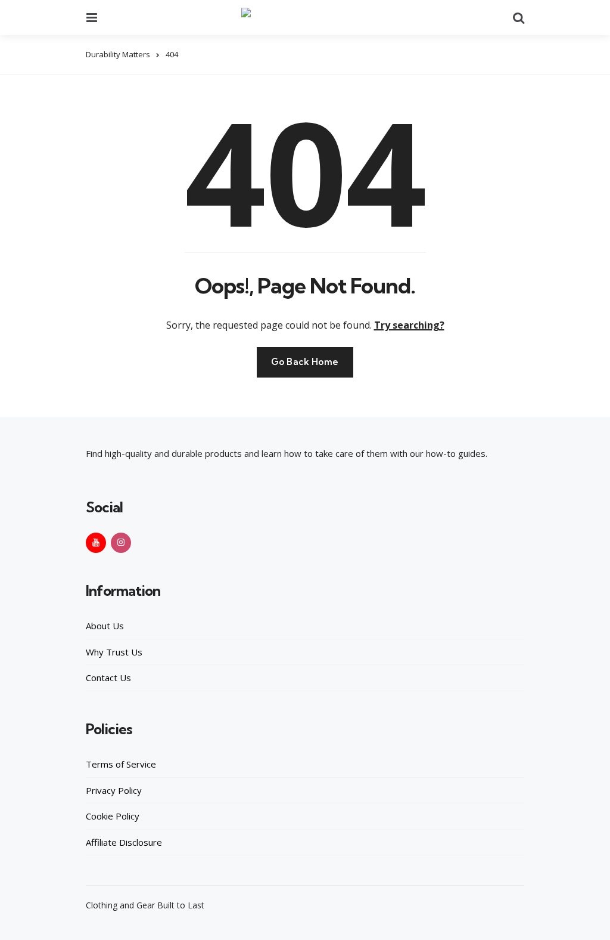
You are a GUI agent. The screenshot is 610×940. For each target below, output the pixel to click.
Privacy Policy (114, 790)
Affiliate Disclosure (124, 842)
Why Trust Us (114, 652)
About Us (105, 626)
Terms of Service (121, 764)
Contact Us (108, 678)
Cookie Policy (112, 816)
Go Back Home (305, 361)
